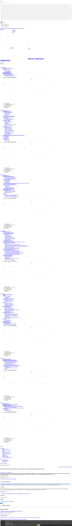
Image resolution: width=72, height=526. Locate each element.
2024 (5, 517)
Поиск (1, 1)
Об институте (3, 110)
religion (18, 493)
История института (8, 127)
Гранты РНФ (7, 180)
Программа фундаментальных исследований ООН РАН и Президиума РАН (17, 183)
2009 (34, 517)
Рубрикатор (4, 461)
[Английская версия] (16, 28)
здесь (9, 522)
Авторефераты (4, 455)
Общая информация (8, 112)
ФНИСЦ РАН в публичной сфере (10, 190)
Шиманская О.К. (9, 472)
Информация (3, 67)
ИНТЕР (6, 368)
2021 (11, 517)
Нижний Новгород (14, 493)
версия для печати (68, 466)
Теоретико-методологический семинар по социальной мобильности (15, 245)
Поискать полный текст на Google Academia (8, 478)
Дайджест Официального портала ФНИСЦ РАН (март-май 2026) (11, 511)
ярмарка (9, 493)
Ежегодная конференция (9, 256)
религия (1, 493)
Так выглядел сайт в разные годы (10, 75)
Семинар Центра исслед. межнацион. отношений (13, 247)
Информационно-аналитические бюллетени (12, 317)
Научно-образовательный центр (10, 184)
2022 (9, 517)
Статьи (3, 454)
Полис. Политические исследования (10, 362)
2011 (30, 517)
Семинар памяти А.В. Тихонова (10, 238)
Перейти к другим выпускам (5, 513)
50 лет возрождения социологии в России (11, 196)
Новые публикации (8, 71)
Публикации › (3, 13)
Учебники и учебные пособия (9, 188)
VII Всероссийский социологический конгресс (12, 250)
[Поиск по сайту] (1, 21)
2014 (24, 517)
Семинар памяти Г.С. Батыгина (10, 237)
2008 (36, 517)
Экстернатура (7, 186)
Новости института (8, 70)
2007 (38, 517)
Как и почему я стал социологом (10, 191)
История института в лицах (9, 133)
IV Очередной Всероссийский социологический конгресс (14, 253)
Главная (1, 446)
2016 (21, 517)
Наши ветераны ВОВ (8, 132)
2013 (26, 517)
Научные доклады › (4, 19)
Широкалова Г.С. (3, 472)
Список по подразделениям (9, 119)
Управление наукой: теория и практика (11, 367)
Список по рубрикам (5, 449)
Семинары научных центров (9, 259)
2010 (32, 517)
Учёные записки (7, 307)
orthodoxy (21, 493)
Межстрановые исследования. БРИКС (11, 315)
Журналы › (3, 15)
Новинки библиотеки (8, 410)
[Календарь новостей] (9, 28)
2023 (7, 517)
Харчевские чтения (8, 235)
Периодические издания (6, 453)
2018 (17, 517)
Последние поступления (9, 299)
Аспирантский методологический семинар (11, 258)
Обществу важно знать (8, 192)
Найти (2, 22)
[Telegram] (2, 503)
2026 (1, 517)
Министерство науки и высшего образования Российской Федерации (13, 519)
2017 (19, 517)
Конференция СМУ (8, 240)
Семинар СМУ (7, 257)
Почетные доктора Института (9, 131)
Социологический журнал (9, 363)
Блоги (6, 193)
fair (23, 493)
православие (5, 493)
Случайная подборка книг (9, 301)
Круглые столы (7, 243)
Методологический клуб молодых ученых (11, 248)
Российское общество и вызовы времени (11, 314)
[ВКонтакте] (22, 28)
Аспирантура (7, 185)
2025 (3, 517)
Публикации (7, 123)
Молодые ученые (7, 121)
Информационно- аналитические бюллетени (12, 309)
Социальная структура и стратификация (7, 501)
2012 (28, 517)
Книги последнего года (8, 300)
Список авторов (7, 297)
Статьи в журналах (8, 319)
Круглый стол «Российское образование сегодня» (13, 244)
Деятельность (3, 174)
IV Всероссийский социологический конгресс (12, 252)
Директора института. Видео (9, 130)
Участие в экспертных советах (10, 178)
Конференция (7, 122)
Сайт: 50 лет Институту (8, 129)
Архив (6, 126)
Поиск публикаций (8, 296)
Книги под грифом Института (9, 308)
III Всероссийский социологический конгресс (12, 254)
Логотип (6, 115)
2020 (13, 517)
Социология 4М (7, 366)
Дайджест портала (8, 311)
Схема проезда (7, 139)
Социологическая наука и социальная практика (12, 365)
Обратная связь (7, 140)
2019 (15, 517)
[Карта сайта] (2, 28)
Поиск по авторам (5, 456)
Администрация (7, 113)
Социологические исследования (10, 361)
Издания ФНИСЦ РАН (6, 452)
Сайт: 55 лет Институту (8, 128)
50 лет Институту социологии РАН (10, 195)
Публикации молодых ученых (7, 457)
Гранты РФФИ (7, 182)
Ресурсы (2, 402)
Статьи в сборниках (8, 320)
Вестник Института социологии (10, 364)
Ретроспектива (7, 134)
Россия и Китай (7, 316)
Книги (3, 451)
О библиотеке (7, 409)
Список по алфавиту (8, 118)
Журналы (2, 358)
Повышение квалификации (9, 187)
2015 (23, 517)
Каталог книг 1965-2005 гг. (9, 310)
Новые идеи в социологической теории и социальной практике (15, 241)
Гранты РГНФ (7, 181)
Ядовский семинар (8, 239)
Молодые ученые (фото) (9, 125)
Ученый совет (7, 114)
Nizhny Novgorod (27, 493)
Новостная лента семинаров (9, 232)
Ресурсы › (2, 17)
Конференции (7, 234)
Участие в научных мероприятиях (10, 124)
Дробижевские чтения (8, 236)
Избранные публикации (8, 305)
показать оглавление (3, 497)
